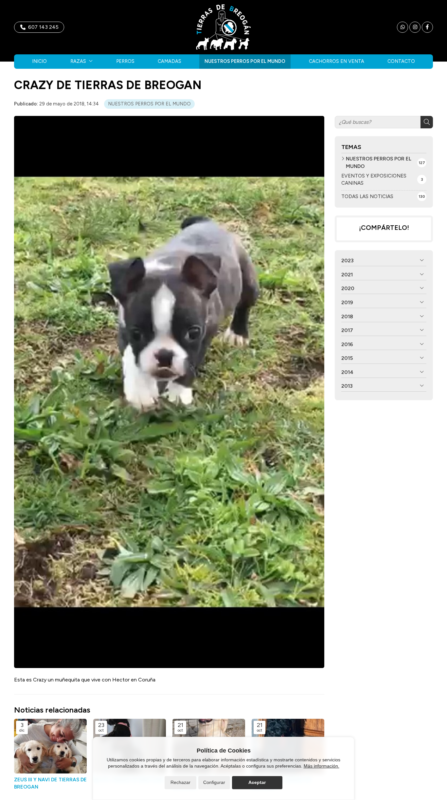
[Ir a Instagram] (415, 27)
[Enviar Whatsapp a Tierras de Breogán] (402, 27)
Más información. (321, 766)
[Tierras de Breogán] (223, 27)
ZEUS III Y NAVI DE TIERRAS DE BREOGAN (50, 783)
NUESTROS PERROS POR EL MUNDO (149, 104)
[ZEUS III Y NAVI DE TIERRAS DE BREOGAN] (50, 746)
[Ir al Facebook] (427, 27)
